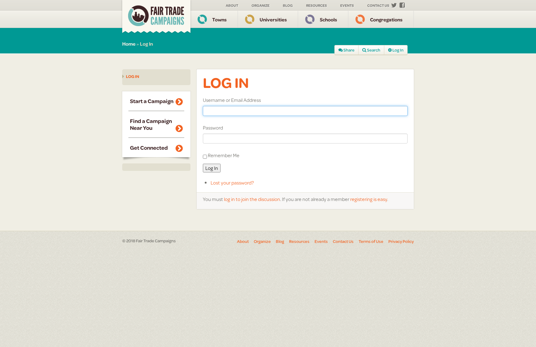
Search (373, 50)
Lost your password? (232, 182)
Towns (219, 19)
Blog (288, 5)
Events (347, 5)
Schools (328, 19)
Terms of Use (371, 241)
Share (349, 50)
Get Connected (149, 148)
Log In (398, 50)
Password (213, 127)
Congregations (386, 19)
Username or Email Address (232, 100)
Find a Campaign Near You (151, 124)
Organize (261, 5)
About (232, 5)
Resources (316, 5)
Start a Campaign (151, 101)
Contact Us (378, 5)
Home (129, 43)
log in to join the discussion (252, 199)
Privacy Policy (401, 241)
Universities (273, 19)
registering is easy (368, 199)
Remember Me (223, 155)
